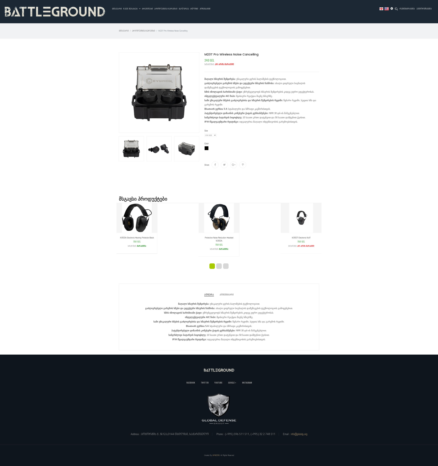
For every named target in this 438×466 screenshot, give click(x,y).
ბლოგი (194, 9)
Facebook (190, 382)
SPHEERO (216, 455)
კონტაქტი (205, 9)
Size (206, 131)
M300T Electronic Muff (301, 242)
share (206, 165)
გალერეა (184, 9)
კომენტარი (227, 294)
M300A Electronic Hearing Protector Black (137, 242)
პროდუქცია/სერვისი (165, 9)
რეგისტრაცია (407, 9)
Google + (232, 382)
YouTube (218, 382)
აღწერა (209, 294)
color (206, 143)
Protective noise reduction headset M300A (219, 243)
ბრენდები (147, 9)
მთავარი (117, 9)
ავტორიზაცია (424, 9)
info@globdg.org (299, 434)
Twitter (205, 382)
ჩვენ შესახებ (130, 9)
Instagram (247, 382)
